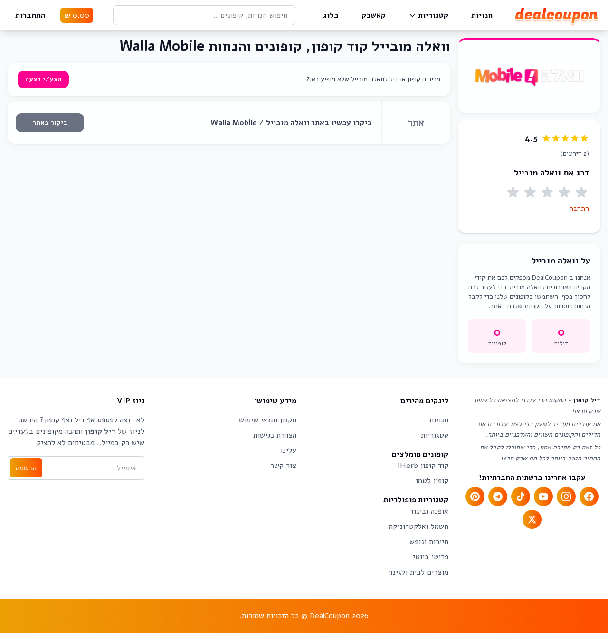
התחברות (30, 15)
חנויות (482, 15)
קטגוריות (433, 15)
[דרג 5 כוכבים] (513, 192)
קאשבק (373, 15)
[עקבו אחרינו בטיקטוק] (520, 496)
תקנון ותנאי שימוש (267, 420)
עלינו (288, 450)
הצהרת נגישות (274, 435)
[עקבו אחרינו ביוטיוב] (543, 496)
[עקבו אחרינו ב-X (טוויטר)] (532, 519)
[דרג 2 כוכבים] (564, 192)
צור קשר (283, 465)
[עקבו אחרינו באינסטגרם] (566, 496)
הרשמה (26, 468)
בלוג (331, 15)
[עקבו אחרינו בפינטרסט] (475, 496)
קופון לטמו (432, 481)
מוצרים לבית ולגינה (418, 572)
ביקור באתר (50, 122)
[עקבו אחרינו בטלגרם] (497, 496)
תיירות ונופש (428, 541)
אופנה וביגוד (429, 511)
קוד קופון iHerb (423, 465)
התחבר (579, 208)
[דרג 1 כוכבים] (581, 192)
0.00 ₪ (76, 15)
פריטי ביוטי (430, 557)
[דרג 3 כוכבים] (547, 192)
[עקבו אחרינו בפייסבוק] (589, 496)
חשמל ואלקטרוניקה (418, 526)
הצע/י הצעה (43, 79)
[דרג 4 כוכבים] (530, 192)
